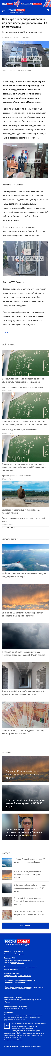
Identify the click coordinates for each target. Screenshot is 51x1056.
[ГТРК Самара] (16, 11)
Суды (6, 332)
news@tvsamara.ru (25, 960)
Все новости (25, 926)
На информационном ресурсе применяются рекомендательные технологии (24, 988)
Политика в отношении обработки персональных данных (20, 981)
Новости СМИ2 (8, 528)
